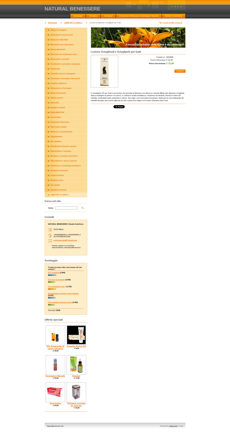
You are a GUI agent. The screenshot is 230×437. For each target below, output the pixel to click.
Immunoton (55, 403)
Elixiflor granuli (57, 98)
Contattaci (108, 16)
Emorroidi (55, 103)
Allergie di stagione (58, 30)
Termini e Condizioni (173, 16)
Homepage (78, 16)
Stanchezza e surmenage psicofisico (66, 166)
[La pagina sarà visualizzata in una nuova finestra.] (104, 71)
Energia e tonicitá (58, 107)
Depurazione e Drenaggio (61, 88)
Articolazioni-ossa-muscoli (62, 35)
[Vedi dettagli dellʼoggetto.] (55, 335)
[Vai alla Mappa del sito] (175, 7)
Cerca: (51, 208)
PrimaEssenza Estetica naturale (63, 146)
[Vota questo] (52, 276)
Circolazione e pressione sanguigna (65, 64)
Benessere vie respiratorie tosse (64, 54)
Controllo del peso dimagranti (63, 74)
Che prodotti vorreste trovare (60, 302)
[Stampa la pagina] (178, 7)
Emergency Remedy (55, 376)
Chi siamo (93, 16)
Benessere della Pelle (59, 40)
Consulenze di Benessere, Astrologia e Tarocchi (138, 16)
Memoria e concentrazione (61, 132)
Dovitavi (76, 376)
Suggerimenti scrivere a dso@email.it (63, 294)
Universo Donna (57, 175)
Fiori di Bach (56, 117)
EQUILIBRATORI (57, 112)
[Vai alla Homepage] (172, 7)
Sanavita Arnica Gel (76, 346)
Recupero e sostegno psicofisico (64, 156)
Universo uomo (57, 180)
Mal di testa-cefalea (58, 127)
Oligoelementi (56, 136)
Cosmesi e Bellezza (58, 83)
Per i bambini (56, 141)
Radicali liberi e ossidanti (61, 151)
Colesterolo (55, 69)
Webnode (173, 426)
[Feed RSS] (181, 7)
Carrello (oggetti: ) (172, 23)
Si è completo (54, 273)
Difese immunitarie (58, 93)
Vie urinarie (55, 185)
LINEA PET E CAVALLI (73, 23)
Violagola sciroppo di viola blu (76, 404)
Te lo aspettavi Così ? (57, 286)
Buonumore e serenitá (60, 59)
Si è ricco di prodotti (56, 280)
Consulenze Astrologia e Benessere (65, 78)
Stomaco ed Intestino (59, 170)
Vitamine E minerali (58, 190)
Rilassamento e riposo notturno (64, 161)
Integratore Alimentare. (60, 122)
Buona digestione (58, 49)
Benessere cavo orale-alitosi (62, 44)
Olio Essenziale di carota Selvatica (55, 347)
